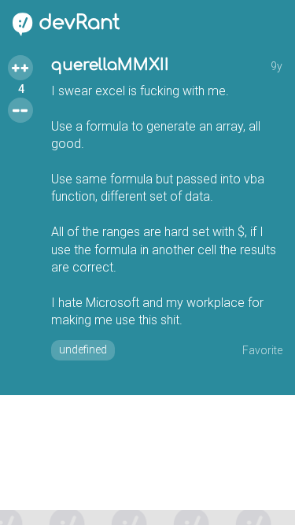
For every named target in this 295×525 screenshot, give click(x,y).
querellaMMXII (110, 65)
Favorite (262, 350)
